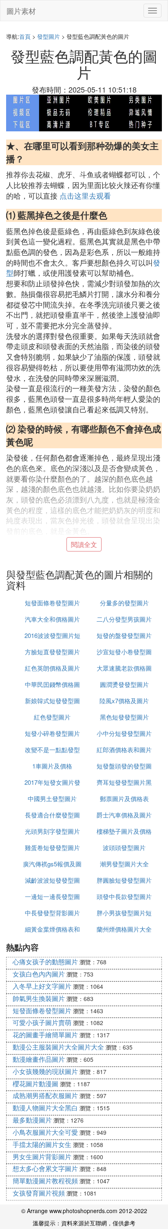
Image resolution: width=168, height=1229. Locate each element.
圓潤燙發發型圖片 (124, 684)
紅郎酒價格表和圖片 (124, 749)
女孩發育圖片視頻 (39, 1193)
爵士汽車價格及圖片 (124, 814)
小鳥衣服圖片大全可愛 (45, 1132)
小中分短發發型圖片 (124, 733)
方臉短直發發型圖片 (52, 651)
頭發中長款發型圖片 (124, 896)
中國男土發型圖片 (52, 798)
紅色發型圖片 (52, 717)
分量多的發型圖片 (124, 602)
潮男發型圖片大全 (124, 863)
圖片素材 (21, 10)
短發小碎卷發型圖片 (52, 733)
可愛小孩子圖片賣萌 (42, 1022)
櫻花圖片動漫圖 (35, 1083)
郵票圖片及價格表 (124, 798)
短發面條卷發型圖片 (52, 602)
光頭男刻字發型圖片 (52, 831)
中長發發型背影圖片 (52, 912)
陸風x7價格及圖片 (124, 700)
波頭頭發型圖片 (124, 847)
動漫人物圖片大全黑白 (45, 1107)
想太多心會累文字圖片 (45, 1168)
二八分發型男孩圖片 (124, 619)
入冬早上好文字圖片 (42, 986)
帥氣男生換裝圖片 (39, 998)
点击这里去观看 (85, 195)
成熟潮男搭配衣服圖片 (45, 1095)
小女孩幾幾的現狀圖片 (45, 1071)
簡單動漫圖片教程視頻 (45, 1180)
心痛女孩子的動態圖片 (45, 961)
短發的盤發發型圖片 (124, 635)
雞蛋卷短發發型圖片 (52, 847)
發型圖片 (48, 36)
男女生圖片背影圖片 (42, 1156)
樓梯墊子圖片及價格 (124, 831)
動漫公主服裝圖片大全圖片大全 (58, 1047)
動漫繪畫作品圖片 (39, 1059)
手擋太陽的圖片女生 (42, 1144)
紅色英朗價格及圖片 (52, 668)
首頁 (25, 36)
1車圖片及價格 (52, 766)
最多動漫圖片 (32, 1120)
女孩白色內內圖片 (39, 974)
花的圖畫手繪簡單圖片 (45, 1034)
